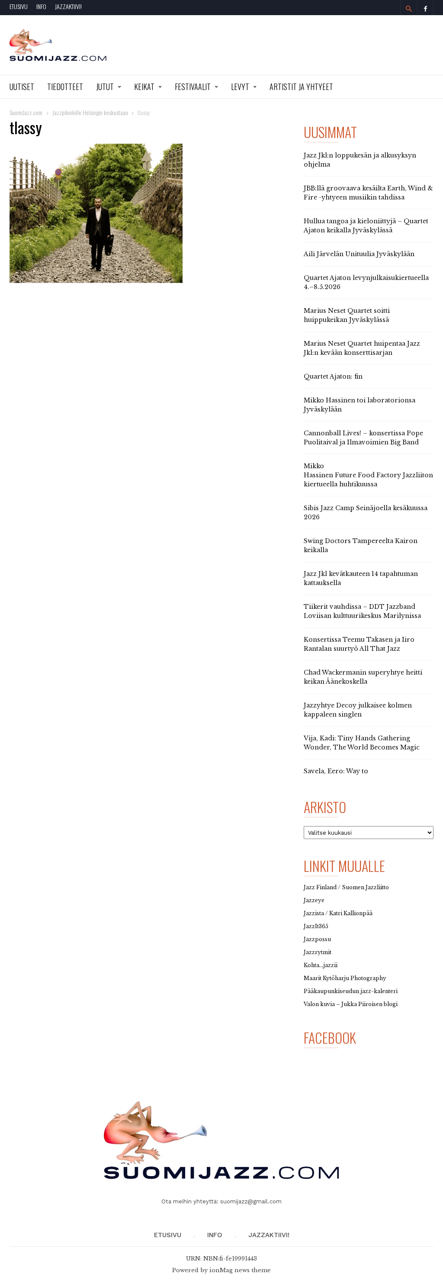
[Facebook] (425, 7)
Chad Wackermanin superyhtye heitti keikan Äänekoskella (363, 677)
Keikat (144, 86)
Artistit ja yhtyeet (301, 86)
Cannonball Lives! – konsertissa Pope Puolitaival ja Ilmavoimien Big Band (363, 437)
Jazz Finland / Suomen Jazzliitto (346, 887)
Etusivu (19, 6)
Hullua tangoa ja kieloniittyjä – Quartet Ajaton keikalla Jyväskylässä (366, 225)
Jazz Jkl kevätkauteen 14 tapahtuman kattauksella (361, 578)
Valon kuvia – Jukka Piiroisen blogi (351, 1004)
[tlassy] (148, 213)
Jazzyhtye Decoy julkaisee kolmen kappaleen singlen (358, 709)
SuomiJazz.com (26, 112)
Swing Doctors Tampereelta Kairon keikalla (360, 545)
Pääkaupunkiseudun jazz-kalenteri (351, 991)
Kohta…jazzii (320, 965)
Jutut (105, 86)
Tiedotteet (65, 86)
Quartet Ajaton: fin (333, 376)
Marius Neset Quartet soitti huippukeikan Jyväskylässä (347, 315)
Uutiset (22, 86)
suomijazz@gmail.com (251, 1201)
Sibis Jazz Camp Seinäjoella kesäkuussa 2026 (365, 512)
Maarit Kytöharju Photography (345, 978)
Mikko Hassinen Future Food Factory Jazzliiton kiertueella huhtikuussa (368, 475)
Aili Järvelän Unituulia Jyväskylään (359, 254)
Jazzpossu (317, 939)
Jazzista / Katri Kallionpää (338, 913)
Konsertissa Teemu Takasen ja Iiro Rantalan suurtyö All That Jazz (359, 644)
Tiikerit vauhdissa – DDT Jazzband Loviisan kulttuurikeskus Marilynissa (362, 611)
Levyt (240, 86)
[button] (409, 9)
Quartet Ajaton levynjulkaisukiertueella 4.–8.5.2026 (366, 282)
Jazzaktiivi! (68, 6)
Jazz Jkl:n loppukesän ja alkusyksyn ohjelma (360, 159)
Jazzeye (314, 900)
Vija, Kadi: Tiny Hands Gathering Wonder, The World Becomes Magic (362, 742)
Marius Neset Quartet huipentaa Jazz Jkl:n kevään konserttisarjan (362, 348)
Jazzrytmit (317, 952)
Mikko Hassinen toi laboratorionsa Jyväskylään (359, 404)
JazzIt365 (316, 926)
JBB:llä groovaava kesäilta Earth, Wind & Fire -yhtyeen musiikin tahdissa (368, 192)
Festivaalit (193, 86)
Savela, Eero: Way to (336, 771)
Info (41, 6)
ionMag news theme (240, 1270)
